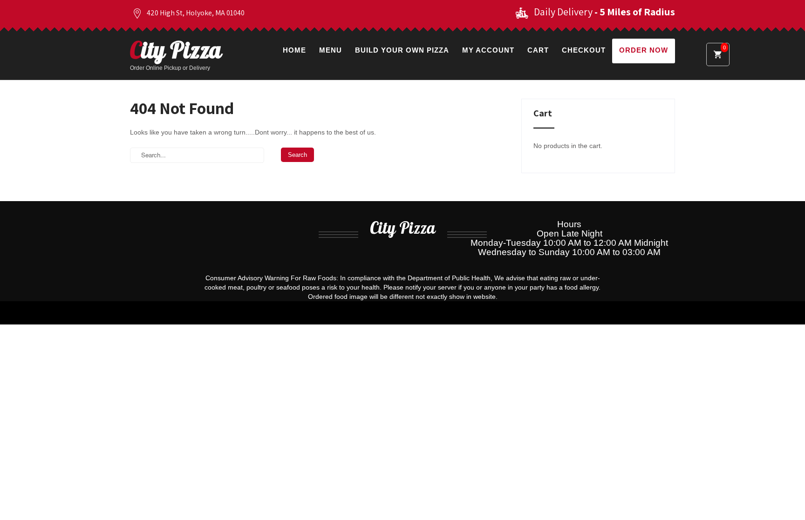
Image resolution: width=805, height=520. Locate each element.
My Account (488, 50)
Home (294, 50)
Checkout (584, 50)
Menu (330, 50)
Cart (538, 50)
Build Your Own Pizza (402, 50)
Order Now (643, 50)
